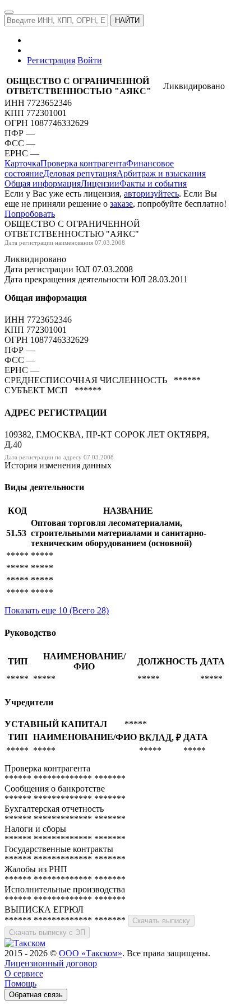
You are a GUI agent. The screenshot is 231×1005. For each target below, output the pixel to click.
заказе (121, 203)
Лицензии (100, 183)
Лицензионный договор (50, 963)
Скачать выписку (161, 920)
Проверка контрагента (83, 163)
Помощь (20, 983)
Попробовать (29, 213)
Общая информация (42, 183)
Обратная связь (36, 994)
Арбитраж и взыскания (161, 173)
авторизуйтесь (151, 193)
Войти (89, 60)
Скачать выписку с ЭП (47, 932)
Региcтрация (51, 60)
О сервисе (23, 973)
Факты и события (153, 183)
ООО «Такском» (90, 953)
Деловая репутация (80, 173)
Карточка (22, 163)
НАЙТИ (127, 20)
